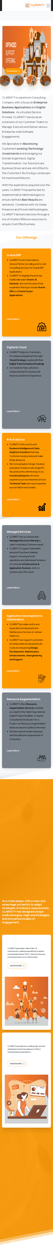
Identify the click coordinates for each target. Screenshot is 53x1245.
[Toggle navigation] (48, 5)
